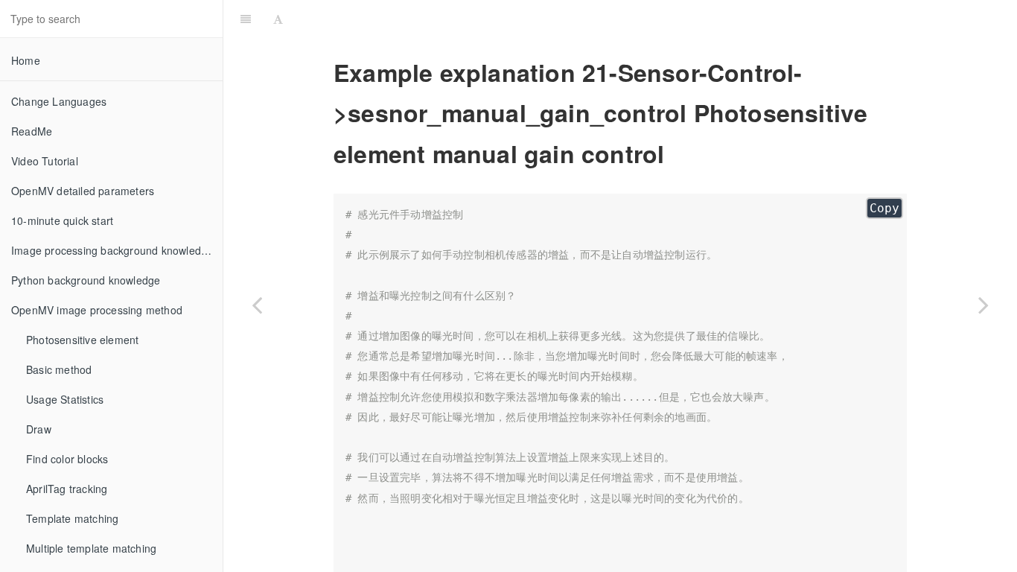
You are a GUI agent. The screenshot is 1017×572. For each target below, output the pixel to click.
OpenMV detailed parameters (82, 190)
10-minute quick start (62, 220)
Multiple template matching (91, 548)
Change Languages (58, 101)
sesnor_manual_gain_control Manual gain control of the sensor (655, 18)
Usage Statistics (64, 399)
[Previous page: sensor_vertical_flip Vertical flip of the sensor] (256, 304)
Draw (38, 429)
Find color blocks (67, 458)
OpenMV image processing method (96, 309)
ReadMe (31, 131)
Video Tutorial (44, 160)
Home (25, 60)
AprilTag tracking (66, 488)
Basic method (59, 369)
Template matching (72, 518)
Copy (884, 208)
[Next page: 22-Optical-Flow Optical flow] (983, 304)
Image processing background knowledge (112, 250)
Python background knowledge (85, 280)
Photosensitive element (82, 339)
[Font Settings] (278, 18)
